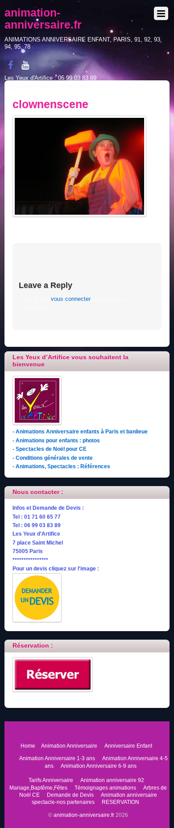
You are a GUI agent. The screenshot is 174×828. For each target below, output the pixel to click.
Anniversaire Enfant (128, 746)
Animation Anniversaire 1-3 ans (57, 758)
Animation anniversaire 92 (112, 780)
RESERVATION (120, 802)
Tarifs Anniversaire (51, 780)
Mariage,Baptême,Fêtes (38, 788)
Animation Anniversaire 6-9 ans (99, 766)
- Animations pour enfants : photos (56, 440)
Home (28, 746)
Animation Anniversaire (69, 746)
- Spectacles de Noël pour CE (49, 449)
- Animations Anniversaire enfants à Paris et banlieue (80, 431)
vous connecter (71, 298)
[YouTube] (25, 65)
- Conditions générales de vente (52, 458)
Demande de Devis (70, 795)
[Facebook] (10, 65)
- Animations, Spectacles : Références (61, 466)
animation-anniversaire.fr (84, 815)
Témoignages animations (105, 788)
